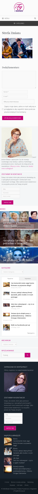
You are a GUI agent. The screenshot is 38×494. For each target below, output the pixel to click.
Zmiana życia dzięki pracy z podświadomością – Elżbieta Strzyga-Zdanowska (21, 315)
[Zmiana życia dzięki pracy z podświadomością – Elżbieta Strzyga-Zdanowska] (6, 316)
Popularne (10, 278)
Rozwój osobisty (18, 466)
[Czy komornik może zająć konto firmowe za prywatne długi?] (6, 286)
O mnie (7, 482)
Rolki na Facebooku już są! (20, 325)
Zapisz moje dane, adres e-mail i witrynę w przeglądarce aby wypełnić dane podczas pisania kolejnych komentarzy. (20, 109)
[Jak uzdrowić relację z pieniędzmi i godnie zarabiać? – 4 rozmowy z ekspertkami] (19, 228)
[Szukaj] (27, 355)
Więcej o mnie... (16, 166)
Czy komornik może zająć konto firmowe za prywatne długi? (22, 443)
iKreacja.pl (22, 491)
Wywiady (12, 485)
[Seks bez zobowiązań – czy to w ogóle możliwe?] (6, 306)
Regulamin (34, 489)
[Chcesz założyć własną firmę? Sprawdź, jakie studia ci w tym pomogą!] (6, 294)
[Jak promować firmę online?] (19, 262)
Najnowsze (28, 278)
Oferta (26, 485)
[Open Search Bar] (35, 18)
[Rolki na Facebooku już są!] (6, 330)
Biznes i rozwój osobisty (18, 482)
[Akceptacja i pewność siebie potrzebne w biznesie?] (19, 245)
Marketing (30, 482)
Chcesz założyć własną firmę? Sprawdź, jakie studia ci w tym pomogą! (22, 295)
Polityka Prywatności (23, 489)
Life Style (16, 458)
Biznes (15, 439)
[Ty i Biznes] (19, 7)
